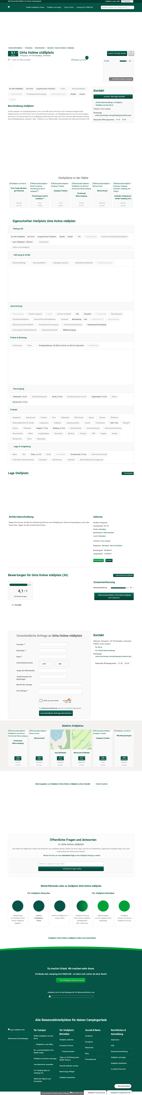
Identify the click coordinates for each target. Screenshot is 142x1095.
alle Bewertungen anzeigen (122, 79)
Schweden (102, 536)
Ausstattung (16, 306)
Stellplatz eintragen (54, 7)
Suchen (132, 7)
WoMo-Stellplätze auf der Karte (43, 1037)
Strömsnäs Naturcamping (81, 194)
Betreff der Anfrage (24, 685)
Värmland (105, 546)
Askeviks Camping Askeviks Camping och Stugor (123, 197)
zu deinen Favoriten (118, 1069)
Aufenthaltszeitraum (25, 663)
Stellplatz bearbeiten (67, 1077)
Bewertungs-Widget (67, 1072)
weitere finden (39, 918)
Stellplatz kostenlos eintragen (45, 1059)
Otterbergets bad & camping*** (40, 197)
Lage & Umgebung (22, 446)
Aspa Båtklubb (60, 753)
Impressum (115, 1040)
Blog (87, 1053)
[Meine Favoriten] (97, 7)
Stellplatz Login (110, 1)
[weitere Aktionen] (131, 53)
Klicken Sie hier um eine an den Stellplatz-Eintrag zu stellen (72, 855)
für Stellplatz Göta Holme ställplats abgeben (18, 919)
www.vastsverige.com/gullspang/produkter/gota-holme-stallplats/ (114, 115)
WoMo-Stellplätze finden (35, 7)
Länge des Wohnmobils (26, 671)
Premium (129, 180)
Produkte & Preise (66, 1046)
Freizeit (13, 409)
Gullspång (102, 529)
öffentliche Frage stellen (71, 869)
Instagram (89, 1042)
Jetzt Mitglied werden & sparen (71, 980)
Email (19, 657)
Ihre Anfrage (22, 691)
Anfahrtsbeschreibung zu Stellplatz (108, 102)
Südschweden (108, 533)
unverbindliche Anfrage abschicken (56, 713)
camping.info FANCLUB (84, 7)
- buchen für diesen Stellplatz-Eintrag (124, 918)
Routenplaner (128, 473)
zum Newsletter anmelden (43, 1064)
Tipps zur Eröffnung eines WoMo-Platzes (69, 1058)
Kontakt (109, 560)
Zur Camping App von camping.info (42, 1071)
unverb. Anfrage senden (117, 53)
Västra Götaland (116, 546)
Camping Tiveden (60, 191)
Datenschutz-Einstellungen (18, 1039)
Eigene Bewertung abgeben (124, 575)
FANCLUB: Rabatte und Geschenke (42, 1080)
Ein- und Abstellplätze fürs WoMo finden (44, 1051)
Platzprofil (18, 229)
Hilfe (118, 1)
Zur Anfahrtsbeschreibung (105, 650)
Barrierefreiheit (123, 1086)
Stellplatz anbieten (66, 1040)
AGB (112, 1046)
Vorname (20, 645)
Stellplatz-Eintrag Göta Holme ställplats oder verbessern (82, 919)
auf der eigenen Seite (103, 918)
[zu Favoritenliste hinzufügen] (11, 61)
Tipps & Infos (69, 7)
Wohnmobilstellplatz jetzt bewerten (114, 596)
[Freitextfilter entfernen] (128, 7)
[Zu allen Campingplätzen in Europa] (71, 1008)
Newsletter (89, 1048)
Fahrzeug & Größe (21, 255)
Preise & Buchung (18, 337)
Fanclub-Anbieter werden (68, 1066)
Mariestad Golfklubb (82, 753)
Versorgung (18, 389)
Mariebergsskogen (124, 736)
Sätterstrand (102, 191)
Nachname (21, 651)
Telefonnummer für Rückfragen (24, 678)
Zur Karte (98, 647)
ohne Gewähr (85, 784)
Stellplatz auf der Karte (104, 105)
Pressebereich (90, 1059)
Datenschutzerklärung (49, 708)
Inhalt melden (102, 784)
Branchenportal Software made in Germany (55, 1093)
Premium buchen (68, 1051)
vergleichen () (120, 1093)
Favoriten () (96, 1093)
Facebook (89, 1036)
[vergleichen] (11, 66)
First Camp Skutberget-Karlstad (19, 189)
